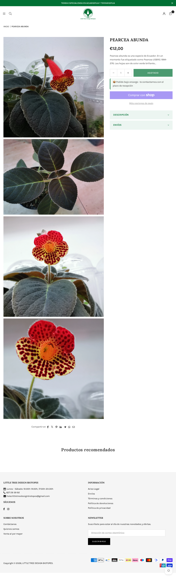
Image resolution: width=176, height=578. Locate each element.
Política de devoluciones (100, 503)
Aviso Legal (93, 489)
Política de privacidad (99, 508)
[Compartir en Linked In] (60, 427)
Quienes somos (11, 529)
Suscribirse (99, 541)
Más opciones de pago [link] (141, 103)
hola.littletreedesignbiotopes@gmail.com (28, 496)
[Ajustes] (164, 13)
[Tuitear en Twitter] (52, 427)
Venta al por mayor (13, 533)
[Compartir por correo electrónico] (73, 427)
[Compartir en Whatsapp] (69, 427)
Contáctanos (9, 524)
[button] (170, 13)
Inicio (6, 26)
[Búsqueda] (10, 13)
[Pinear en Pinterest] (56, 427)
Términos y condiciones (100, 498)
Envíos (91, 493)
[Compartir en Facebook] (48, 427)
